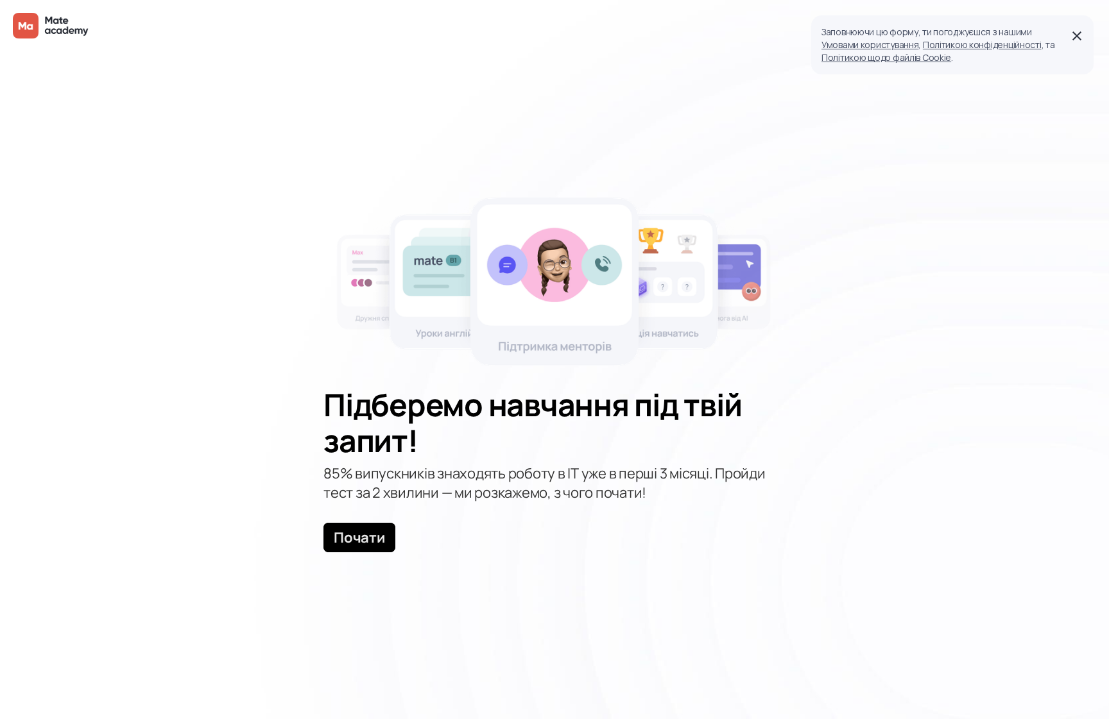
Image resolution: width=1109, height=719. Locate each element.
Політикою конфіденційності (982, 44)
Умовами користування (869, 44)
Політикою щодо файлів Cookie (886, 57)
